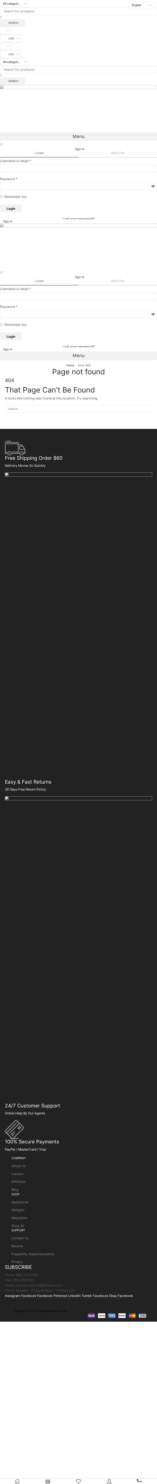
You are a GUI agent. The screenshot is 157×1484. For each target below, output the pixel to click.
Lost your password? (79, 219)
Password (9, 179)
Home (70, 365)
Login (11, 208)
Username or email (15, 161)
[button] (78, 136)
